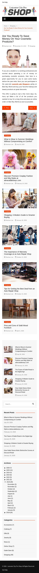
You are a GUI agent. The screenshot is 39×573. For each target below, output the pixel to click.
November (11, 486)
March (10, 505)
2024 (8, 472)
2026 (8, 468)
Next (31, 108)
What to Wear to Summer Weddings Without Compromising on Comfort (23, 349)
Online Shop (8, 546)
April (9, 503)
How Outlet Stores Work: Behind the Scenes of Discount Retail (23, 390)
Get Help (4, 2)
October (10, 489)
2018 (8, 512)
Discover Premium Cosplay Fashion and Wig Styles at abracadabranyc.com (24, 360)
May (9, 501)
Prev (7, 108)
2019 (8, 482)
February (10, 508)
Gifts (5, 533)
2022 (8, 477)
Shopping (32, 46)
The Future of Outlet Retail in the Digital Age (18, 436)
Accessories (8, 525)
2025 (8, 470)
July (9, 496)
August (10, 493)
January (10, 510)
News (6, 542)
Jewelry (6, 537)
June (9, 498)
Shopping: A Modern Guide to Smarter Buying (18, 443)
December (11, 484)
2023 (8, 475)
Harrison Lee (7, 46)
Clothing (6, 529)
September (11, 491)
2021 (8, 479)
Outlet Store (8, 550)
